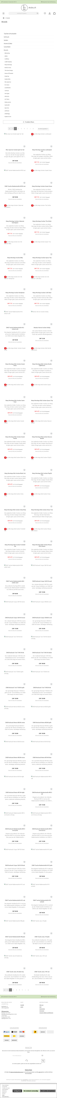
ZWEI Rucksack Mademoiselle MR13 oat (42, 793)
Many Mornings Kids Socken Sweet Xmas (15, 364)
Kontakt (22, 1004)
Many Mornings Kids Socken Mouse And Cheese (42, 545)
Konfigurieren (17, 1091)
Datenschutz (42, 1008)
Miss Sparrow (8, 82)
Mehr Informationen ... (5, 1096)
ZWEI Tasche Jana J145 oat (42, 971)
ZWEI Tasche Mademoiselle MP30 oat (15, 186)
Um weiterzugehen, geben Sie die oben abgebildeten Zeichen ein (27, 1063)
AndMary (7, 59)
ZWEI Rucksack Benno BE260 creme (15, 722)
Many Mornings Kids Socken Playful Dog (42, 474)
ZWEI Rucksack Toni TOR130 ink (15, 652)
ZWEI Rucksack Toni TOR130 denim (42, 652)
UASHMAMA (8, 87)
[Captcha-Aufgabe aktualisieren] (43, 1060)
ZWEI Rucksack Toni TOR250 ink (42, 687)
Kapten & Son (8, 116)
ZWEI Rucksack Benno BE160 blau (42, 757)
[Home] (3, 18)
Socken (6, 40)
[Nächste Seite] (30, 128)
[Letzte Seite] (33, 128)
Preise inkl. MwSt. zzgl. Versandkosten (15, 162)
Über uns (41, 1004)
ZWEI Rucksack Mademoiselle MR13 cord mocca (42, 829)
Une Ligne (7, 93)
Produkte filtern (29, 122)
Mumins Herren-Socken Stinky (42, 327)
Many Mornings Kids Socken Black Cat (15, 473)
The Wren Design (9, 70)
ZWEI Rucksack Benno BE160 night (15, 792)
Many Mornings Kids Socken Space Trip (42, 400)
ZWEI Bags (7, 113)
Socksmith (7, 105)
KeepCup (7, 76)
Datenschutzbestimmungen (16, 1072)
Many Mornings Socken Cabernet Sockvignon (15, 222)
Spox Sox (7, 108)
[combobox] (22, 13)
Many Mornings (8, 64)
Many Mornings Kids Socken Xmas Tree (42, 509)
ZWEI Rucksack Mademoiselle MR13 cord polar (15, 829)
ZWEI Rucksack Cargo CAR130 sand (42, 581)
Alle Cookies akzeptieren (48, 1091)
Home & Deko (8, 43)
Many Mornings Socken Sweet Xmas (42, 186)
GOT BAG (7, 99)
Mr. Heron (7, 84)
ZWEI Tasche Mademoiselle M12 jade (42, 865)
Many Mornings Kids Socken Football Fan (15, 545)
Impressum (41, 1010)
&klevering (7, 53)
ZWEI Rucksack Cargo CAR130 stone (15, 617)
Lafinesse (7, 110)
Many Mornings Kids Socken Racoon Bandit (42, 437)
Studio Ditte (7, 79)
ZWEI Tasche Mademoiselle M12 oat (15, 900)
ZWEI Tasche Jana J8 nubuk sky (15, 971)
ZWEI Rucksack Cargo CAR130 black (15, 865)
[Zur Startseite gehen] (28, 7)
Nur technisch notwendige (31, 1091)
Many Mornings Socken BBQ (15, 257)
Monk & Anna (8, 67)
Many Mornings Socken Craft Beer (42, 292)
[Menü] (3, 13)
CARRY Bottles (8, 61)
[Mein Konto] (50, 13)
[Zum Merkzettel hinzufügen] (24, 146)
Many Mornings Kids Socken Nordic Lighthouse (42, 364)
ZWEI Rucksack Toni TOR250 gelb (15, 687)
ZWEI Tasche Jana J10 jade (42, 936)
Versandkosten (25, 1079)
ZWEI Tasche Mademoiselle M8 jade (15, 936)
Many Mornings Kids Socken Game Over (15, 401)
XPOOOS (7, 96)
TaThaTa (7, 90)
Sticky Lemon (8, 102)
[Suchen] (37, 13)
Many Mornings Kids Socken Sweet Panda (15, 437)
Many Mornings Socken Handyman (15, 292)
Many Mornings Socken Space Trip (42, 257)
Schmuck (6, 37)
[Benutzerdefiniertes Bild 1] (14, 1036)
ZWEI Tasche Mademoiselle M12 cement (42, 901)
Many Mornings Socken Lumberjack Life (42, 150)
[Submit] (42, 1055)
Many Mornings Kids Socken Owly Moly (15, 509)
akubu (6, 56)
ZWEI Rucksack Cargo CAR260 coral (42, 617)
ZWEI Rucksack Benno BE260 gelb (42, 722)
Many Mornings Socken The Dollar (42, 221)
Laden (21, 1006)
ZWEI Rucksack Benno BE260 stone (15, 757)
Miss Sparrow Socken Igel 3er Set (15, 149)
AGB (40, 1006)
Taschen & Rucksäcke (10, 33)
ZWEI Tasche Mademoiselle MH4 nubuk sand (15, 582)
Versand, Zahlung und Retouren (46, 1012)
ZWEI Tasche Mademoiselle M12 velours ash (15, 328)
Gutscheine (7, 47)
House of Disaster (9, 73)
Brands (6, 50)
